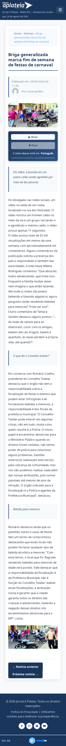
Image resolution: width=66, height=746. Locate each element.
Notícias (28, 33)
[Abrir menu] (60, 10)
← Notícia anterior (25, 667)
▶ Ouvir (33, 137)
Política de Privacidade (24, 712)
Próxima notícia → (25, 674)
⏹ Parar (33, 145)
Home (17, 33)
